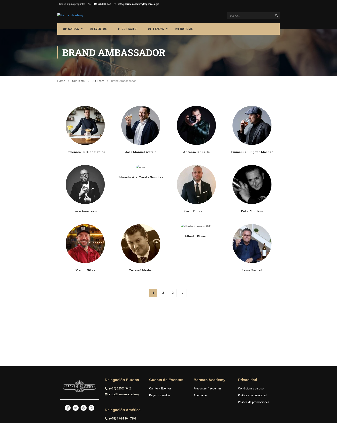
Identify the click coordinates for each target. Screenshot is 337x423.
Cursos (73, 28)
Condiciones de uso (251, 388)
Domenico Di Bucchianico (85, 152)
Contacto (129, 28)
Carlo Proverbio (196, 211)
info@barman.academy (130, 4)
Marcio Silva (85, 270)
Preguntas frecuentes (208, 388)
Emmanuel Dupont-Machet (252, 152)
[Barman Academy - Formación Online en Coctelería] (80, 15)
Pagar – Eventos (159, 395)
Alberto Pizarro (196, 236)
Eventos (100, 28)
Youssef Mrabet (141, 270)
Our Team (78, 81)
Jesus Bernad (252, 270)
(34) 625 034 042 (101, 4)
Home (61, 81)
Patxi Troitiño (252, 211)
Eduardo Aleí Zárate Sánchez (140, 177)
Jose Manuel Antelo (140, 152)
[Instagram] (92, 408)
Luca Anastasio (85, 211)
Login (156, 4)
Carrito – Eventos (160, 388)
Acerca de (200, 395)
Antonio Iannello (196, 152)
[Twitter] (76, 408)
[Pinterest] (84, 408)
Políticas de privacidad (252, 395)
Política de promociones (253, 402)
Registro (148, 4)
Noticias (186, 28)
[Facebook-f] (68, 408)
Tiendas (158, 28)
